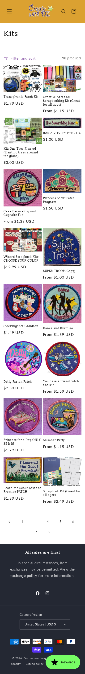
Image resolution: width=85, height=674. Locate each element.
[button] (9, 11)
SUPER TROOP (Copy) (59, 271)
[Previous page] (9, 522)
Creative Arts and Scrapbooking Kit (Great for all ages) (61, 100)
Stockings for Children (21, 326)
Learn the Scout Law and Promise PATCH (23, 489)
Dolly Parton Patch (18, 381)
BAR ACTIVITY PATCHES (62, 133)
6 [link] (73, 522)
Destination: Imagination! (40, 658)
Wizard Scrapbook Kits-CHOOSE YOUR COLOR (22, 258)
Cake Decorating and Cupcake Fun (20, 213)
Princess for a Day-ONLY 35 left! (22, 441)
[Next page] (49, 532)
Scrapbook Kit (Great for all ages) (61, 493)
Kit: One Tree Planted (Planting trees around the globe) (21, 152)
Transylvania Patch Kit (21, 97)
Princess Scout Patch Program (59, 200)
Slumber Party (54, 440)
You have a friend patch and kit (61, 383)
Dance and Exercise (58, 328)
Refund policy (34, 663)
